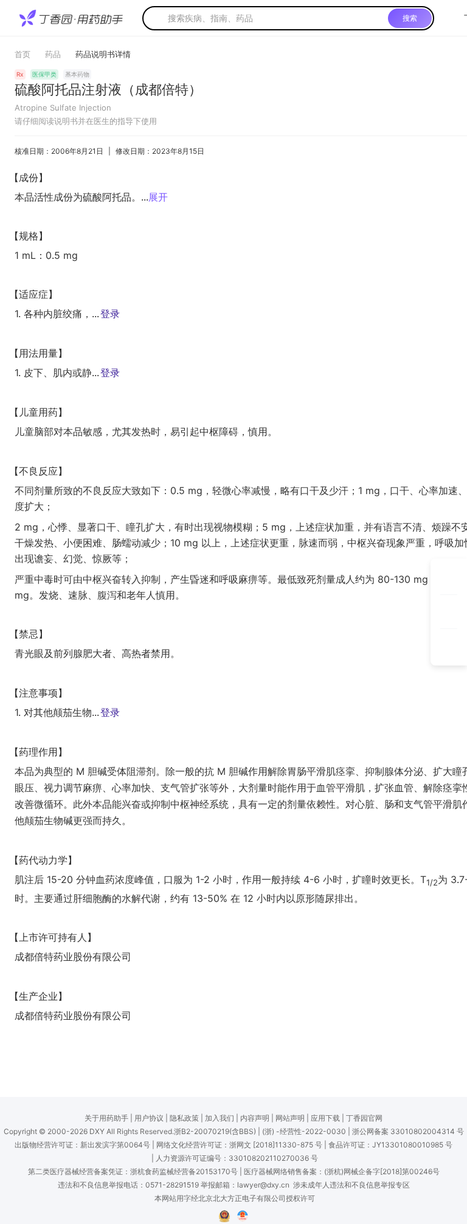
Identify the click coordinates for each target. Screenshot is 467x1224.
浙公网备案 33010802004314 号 (408, 1131)
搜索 (410, 17)
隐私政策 (184, 1118)
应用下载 (325, 1118)
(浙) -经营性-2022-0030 (304, 1131)
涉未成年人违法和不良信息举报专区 (351, 1184)
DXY (97, 1131)
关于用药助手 (106, 1118)
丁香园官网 (364, 1118)
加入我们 (219, 1118)
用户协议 (149, 1118)
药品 (53, 54)
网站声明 (290, 1118)
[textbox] (275, 18)
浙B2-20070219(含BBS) (215, 1131)
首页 (22, 54)
